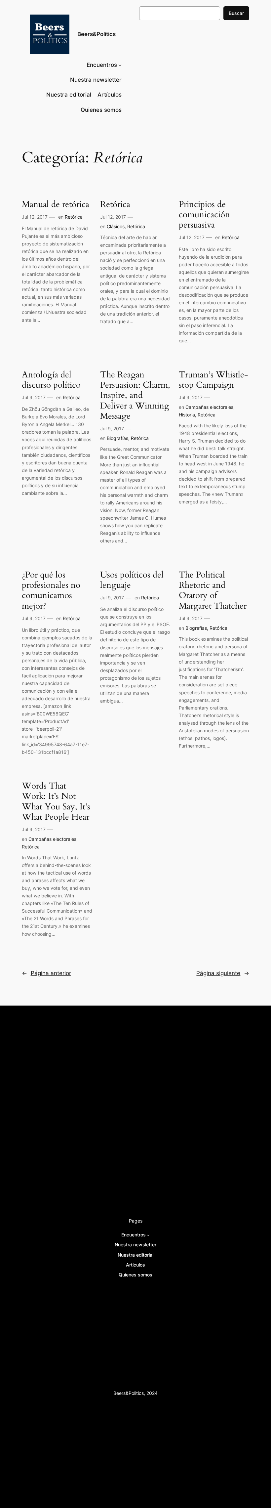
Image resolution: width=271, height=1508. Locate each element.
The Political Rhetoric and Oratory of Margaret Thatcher (213, 590)
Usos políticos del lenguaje (132, 580)
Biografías (117, 438)
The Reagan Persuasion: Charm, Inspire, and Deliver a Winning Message (135, 395)
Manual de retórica (55, 204)
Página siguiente (222, 973)
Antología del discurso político (51, 379)
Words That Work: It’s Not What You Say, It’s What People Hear (56, 801)
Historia (187, 414)
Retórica (74, 217)
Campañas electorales (209, 407)
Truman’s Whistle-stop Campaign (213, 379)
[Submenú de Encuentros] (120, 64)
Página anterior (46, 973)
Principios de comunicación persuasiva (204, 214)
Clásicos (116, 226)
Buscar (236, 13)
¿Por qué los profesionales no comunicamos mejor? (51, 590)
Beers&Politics (96, 34)
